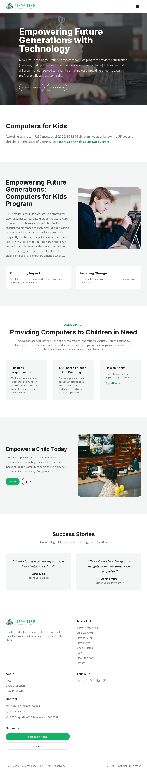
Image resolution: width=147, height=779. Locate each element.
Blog (79, 653)
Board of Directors (15, 685)
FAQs (8, 680)
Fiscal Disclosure (14, 690)
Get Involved (57, 87)
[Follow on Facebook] (79, 680)
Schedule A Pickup (38, 736)
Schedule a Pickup (31, 87)
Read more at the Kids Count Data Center (80, 142)
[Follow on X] (92, 680)
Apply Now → (113, 383)
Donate (13, 481)
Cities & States (85, 648)
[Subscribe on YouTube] (104, 680)
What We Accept (85, 633)
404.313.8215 (17, 711)
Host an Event (84, 638)
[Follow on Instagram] (85, 680)
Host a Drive (83, 643)
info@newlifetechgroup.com (25, 705)
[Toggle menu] (137, 6)
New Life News (85, 658)
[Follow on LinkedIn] (98, 680)
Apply (28, 481)
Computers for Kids (87, 628)
